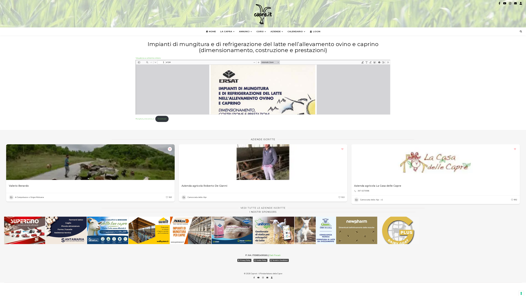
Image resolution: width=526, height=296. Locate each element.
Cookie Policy (261, 260)
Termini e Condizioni (280, 260)
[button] (10, 162)
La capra (226, 31)
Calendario (295, 31)
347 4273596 (363, 191)
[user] (521, 3)
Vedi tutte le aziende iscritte (263, 208)
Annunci (244, 31)
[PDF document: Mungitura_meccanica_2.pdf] (263, 87)
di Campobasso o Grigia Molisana (29, 197)
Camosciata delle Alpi (197, 197)
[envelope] (516, 3)
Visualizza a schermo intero (148, 58)
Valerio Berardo (19, 185)
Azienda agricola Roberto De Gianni (204, 185)
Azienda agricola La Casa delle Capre (377, 185)
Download (162, 119)
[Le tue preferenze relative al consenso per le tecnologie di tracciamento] (521, 293)
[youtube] (505, 3)
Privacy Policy (245, 260)
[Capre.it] (263, 14)
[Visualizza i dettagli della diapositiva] (107, 230)
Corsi (260, 31)
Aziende (276, 31)
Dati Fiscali (275, 255)
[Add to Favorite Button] (170, 149)
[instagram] (510, 3)
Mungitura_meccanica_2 (145, 119)
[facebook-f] (500, 3)
